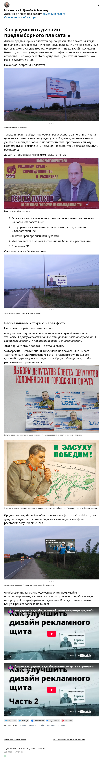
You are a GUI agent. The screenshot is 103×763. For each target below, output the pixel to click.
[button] (96, 95)
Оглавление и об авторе (20, 17)
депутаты (32, 725)
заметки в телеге (54, 14)
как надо (61, 725)
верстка (23, 725)
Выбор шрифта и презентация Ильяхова (69, 739)
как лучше (51, 725)
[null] (10, 720)
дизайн (41, 725)
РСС (45, 748)
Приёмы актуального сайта (15, 739)
